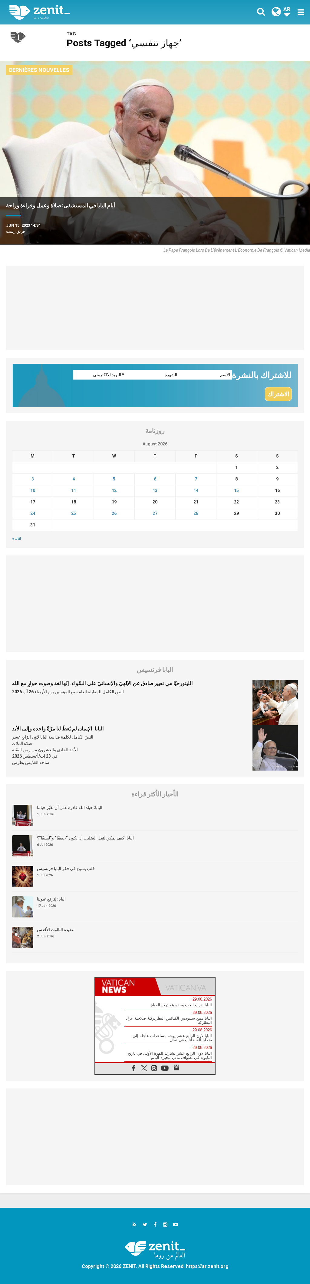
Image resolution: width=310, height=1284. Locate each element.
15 (236, 490)
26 (114, 513)
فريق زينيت (15, 231)
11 (73, 490)
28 (195, 513)
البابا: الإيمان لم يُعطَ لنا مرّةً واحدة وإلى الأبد (58, 729)
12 (114, 490)
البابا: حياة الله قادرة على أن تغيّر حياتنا (69, 807)
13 (155, 490)
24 (32, 513)
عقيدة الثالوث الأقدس (55, 929)
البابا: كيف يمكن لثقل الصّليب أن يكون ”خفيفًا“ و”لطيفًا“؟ (85, 838)
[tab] (125, 986)
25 (73, 513)
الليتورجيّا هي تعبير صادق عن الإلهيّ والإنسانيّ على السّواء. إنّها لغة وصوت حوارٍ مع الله (102, 683)
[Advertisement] (155, 308)
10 (32, 490)
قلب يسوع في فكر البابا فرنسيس (66, 868)
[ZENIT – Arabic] (86, 12)
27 (155, 513)
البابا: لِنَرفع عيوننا (51, 899)
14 (195, 490)
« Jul (16, 538)
